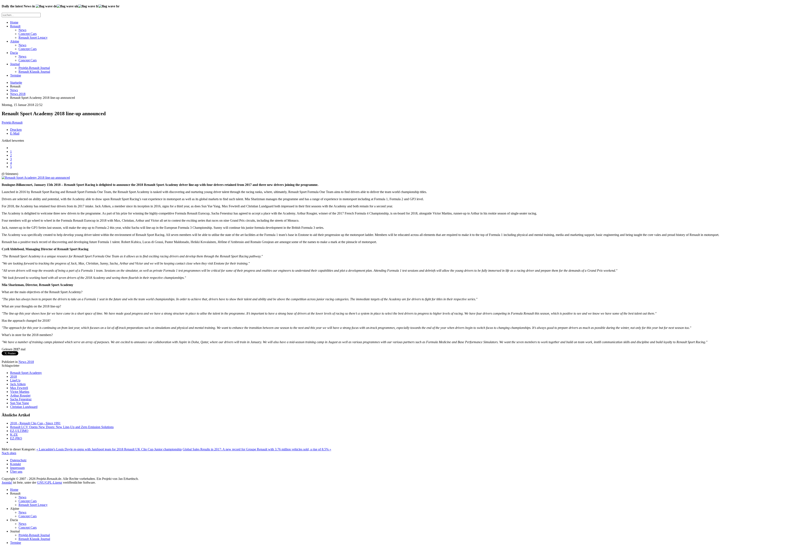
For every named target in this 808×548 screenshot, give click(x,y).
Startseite (16, 82)
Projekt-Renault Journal (34, 68)
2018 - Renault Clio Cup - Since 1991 (35, 423)
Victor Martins (19, 391)
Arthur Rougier (20, 395)
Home (14, 22)
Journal (15, 64)
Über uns (16, 471)
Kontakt (15, 464)
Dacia (14, 52)
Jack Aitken (18, 384)
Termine (15, 75)
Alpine (14, 41)
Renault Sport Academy (26, 373)
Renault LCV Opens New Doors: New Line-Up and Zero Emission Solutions (62, 427)
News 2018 (17, 94)
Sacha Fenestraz (21, 399)
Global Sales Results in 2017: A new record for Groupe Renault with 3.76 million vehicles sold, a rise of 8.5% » (257, 449)
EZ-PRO (16, 438)
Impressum (17, 468)
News (22, 30)
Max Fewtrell (19, 388)
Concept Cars (28, 34)
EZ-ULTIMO (19, 431)
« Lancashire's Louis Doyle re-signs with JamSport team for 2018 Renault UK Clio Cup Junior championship (109, 449)
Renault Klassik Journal (34, 71)
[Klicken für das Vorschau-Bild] (36, 177)
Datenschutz (18, 460)
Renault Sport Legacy (33, 37)
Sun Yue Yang (19, 403)
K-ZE (14, 434)
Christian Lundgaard (23, 407)
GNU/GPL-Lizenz (49, 482)
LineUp (15, 380)
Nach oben (9, 453)
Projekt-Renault (12, 122)
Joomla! (7, 482)
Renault (15, 26)
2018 (13, 376)
